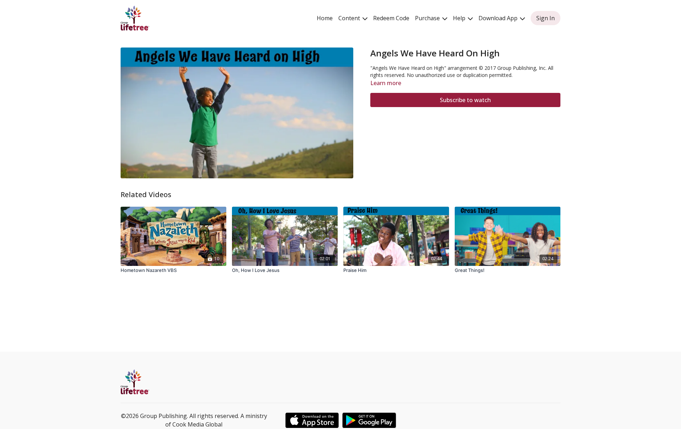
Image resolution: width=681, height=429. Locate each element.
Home (325, 18)
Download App (498, 18)
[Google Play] (369, 420)
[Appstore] (312, 420)
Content (349, 18)
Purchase (428, 18)
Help (460, 18)
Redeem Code (391, 18)
